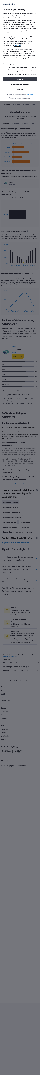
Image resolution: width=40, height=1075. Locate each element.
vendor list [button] (17, 45)
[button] (20, 79)
